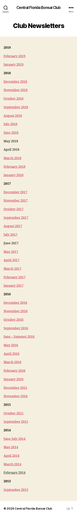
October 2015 (13, 413)
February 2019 (14, 56)
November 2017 (16, 201)
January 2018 (13, 175)
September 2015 (16, 422)
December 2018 (15, 82)
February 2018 (14, 167)
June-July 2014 (14, 439)
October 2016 (13, 320)
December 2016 (15, 303)
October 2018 (13, 99)
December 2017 (15, 192)
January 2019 (13, 65)
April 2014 (11, 456)
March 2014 (12, 464)
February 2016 (14, 371)
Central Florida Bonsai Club (38, 7)
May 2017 (11, 252)
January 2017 (13, 286)
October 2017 (13, 209)
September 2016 (16, 328)
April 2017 (11, 260)
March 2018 (12, 158)
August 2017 (13, 226)
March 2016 (12, 362)
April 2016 (11, 354)
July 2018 (10, 124)
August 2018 (13, 116)
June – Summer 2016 (19, 337)
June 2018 (11, 133)
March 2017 (12, 269)
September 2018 (16, 107)
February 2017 (14, 277)
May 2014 (11, 447)
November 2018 (16, 90)
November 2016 (16, 311)
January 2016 (13, 379)
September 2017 (16, 218)
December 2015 (15, 388)
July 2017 (10, 235)
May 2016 (11, 345)
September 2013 (16, 490)
